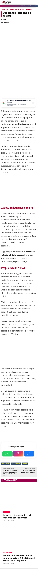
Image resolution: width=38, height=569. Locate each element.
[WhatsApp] (17, 23)
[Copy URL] (30, 23)
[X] (21, 23)
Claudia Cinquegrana (5, 21)
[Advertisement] (19, 75)
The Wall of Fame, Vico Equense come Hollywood (28, 471)
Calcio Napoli (7, 552)
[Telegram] (26, 23)
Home (3, 9)
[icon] (30, 2)
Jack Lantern (16, 463)
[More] (35, 23)
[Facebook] (12, 23)
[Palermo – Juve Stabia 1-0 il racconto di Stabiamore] (19, 496)
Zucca (25, 463)
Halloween (5, 463)
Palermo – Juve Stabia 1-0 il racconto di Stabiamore (17, 516)
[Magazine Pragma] (7, 2)
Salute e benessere (12, 9)
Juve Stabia (6, 512)
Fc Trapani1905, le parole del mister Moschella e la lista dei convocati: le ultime (10, 473)
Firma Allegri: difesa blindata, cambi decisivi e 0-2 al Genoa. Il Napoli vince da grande (19, 558)
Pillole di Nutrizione (26, 9)
